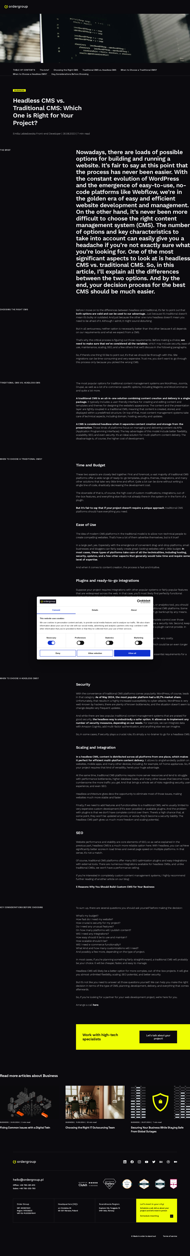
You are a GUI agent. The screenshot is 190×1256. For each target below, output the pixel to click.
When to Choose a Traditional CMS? (139, 70)
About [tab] (134, 610)
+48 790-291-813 (27, 1185)
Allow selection (95, 653)
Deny (58, 653)
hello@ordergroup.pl (28, 1180)
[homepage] (16, 7)
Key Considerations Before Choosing (70, 74)
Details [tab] (95, 610)
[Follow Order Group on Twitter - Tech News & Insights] (153, 1162)
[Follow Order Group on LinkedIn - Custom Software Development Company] (124, 1162)
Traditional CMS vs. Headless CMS (99, 70)
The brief (44, 70)
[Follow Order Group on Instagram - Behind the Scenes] (139, 1162)
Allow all (132, 653)
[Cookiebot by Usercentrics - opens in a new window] (139, 601)
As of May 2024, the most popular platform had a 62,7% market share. (138, 697)
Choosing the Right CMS (66, 70)
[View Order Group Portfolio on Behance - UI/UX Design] (161, 1162)
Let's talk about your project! (158, 1037)
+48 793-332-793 (27, 1188)
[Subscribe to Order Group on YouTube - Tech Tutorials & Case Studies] (146, 1162)
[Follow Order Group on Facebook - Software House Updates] (132, 1162)
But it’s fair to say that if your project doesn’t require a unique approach (120, 507)
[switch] (80, 643)
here (95, 1004)
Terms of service (170, 1236)
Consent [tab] (56, 610)
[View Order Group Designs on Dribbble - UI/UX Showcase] (168, 1162)
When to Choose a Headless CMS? (30, 74)
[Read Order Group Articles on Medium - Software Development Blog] (175, 1162)
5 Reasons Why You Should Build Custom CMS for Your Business (115, 886)
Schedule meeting (149, 1215)
